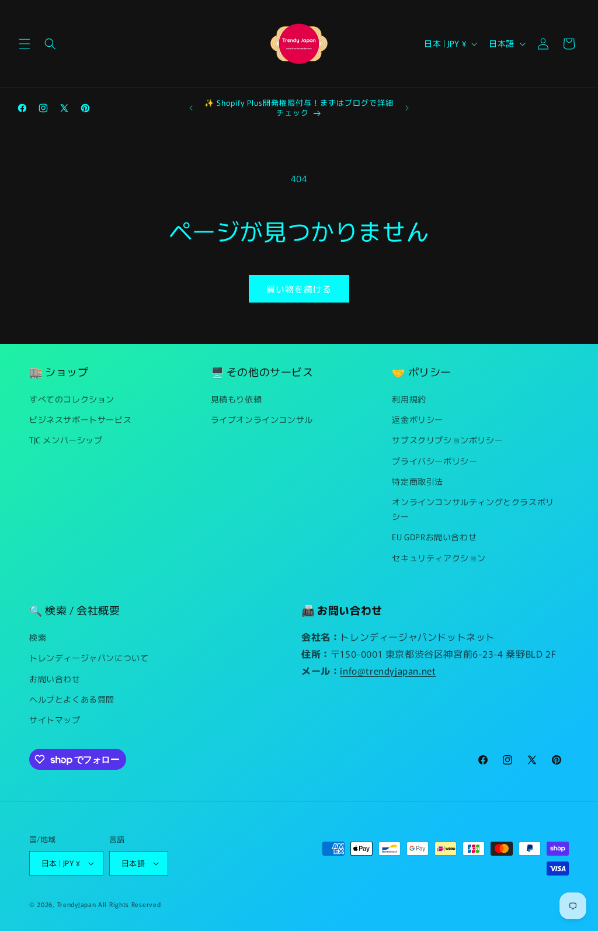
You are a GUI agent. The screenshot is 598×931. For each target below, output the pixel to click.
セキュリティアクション (439, 558)
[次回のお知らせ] (407, 108)
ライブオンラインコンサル (262, 419)
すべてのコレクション (71, 399)
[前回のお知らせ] (191, 108)
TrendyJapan (76, 904)
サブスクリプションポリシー (447, 440)
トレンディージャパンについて (88, 657)
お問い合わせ (55, 679)
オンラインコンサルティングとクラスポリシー (473, 509)
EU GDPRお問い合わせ (434, 537)
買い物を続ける (299, 289)
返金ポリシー (417, 419)
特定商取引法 (417, 481)
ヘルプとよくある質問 (71, 699)
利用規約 (409, 399)
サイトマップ (55, 719)
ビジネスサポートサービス (80, 419)
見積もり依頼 (236, 399)
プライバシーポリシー (434, 461)
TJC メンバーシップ (66, 440)
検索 (37, 637)
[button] (24, 44)
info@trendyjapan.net (388, 670)
